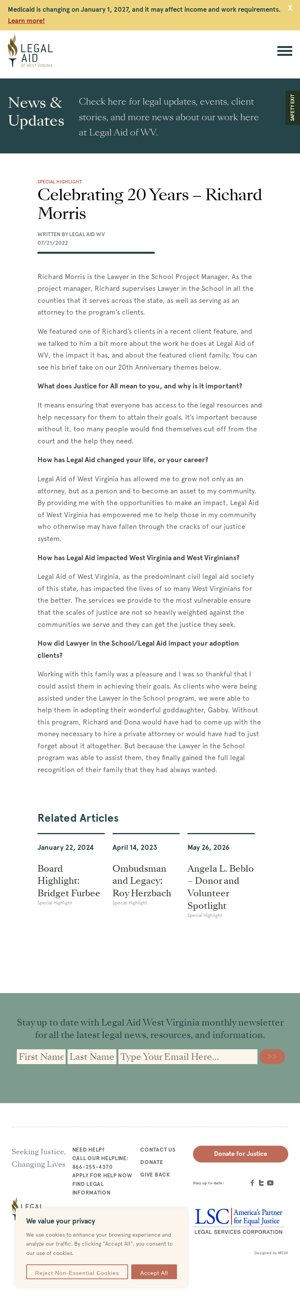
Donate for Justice (240, 1153)
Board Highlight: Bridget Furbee (69, 881)
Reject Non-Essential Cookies (77, 1273)
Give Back (155, 1174)
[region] (102, 1247)
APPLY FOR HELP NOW (102, 1175)
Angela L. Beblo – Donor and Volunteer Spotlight (221, 887)
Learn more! (26, 21)
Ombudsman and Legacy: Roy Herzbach (141, 881)
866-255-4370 (92, 1167)
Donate (151, 1162)
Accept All (154, 1273)
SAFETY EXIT (292, 107)
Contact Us (157, 1149)
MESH (283, 1253)
